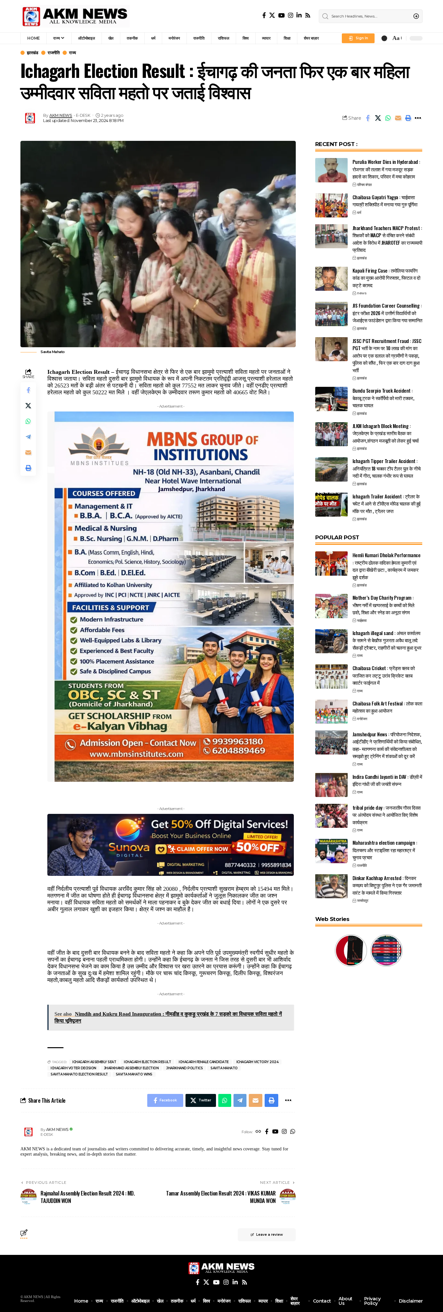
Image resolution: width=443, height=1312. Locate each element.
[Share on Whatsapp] (387, 118)
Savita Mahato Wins (134, 1074)
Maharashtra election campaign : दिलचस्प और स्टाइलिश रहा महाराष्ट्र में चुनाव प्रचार (385, 850)
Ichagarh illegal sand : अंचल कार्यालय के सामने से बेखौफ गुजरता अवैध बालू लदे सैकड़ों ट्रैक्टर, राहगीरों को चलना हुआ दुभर (387, 640)
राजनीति (53, 53)
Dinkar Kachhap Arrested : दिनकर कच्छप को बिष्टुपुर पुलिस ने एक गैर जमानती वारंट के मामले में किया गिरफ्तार (387, 885)
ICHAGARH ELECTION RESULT (147, 1062)
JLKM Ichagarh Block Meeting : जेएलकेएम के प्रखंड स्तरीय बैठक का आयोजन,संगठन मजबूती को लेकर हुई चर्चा (386, 433)
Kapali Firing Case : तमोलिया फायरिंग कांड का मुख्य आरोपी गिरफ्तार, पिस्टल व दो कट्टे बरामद (386, 277)
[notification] (384, 38)
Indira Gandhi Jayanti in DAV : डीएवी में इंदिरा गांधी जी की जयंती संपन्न (387, 780)
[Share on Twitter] (377, 118)
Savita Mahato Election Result (79, 1074)
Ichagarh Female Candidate (204, 1062)
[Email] (397, 118)
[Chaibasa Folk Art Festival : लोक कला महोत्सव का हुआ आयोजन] (331, 711)
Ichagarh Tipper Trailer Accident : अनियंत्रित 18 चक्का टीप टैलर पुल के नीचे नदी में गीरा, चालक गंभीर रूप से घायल (387, 468)
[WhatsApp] (293, 1132)
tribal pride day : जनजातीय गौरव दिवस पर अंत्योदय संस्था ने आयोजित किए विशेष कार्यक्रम (387, 814)
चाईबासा (361, 620)
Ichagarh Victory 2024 (257, 1062)
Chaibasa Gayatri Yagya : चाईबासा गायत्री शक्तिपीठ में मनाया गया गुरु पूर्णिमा (385, 200)
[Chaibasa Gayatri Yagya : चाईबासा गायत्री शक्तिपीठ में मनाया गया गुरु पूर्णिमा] (331, 205)
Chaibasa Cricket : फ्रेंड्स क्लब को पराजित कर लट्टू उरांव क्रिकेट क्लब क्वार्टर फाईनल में (384, 675)
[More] (418, 118)
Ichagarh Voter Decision (73, 1068)
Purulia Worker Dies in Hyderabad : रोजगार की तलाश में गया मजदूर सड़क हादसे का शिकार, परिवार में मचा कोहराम (386, 169)
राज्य (72, 53)
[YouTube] (281, 15)
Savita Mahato (224, 1068)
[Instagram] (290, 15)
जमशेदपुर (362, 900)
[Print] (408, 118)
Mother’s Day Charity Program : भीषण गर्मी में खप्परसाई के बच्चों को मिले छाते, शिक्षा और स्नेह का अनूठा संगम (383, 605)
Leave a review (269, 1234)
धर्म (359, 212)
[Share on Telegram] (28, 437)
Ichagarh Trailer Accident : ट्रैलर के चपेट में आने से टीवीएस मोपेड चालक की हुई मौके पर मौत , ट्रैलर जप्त (387, 503)
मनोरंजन (362, 718)
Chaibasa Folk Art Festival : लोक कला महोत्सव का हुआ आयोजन (387, 706)
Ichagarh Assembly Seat (94, 1062)
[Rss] (307, 15)
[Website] (258, 1132)
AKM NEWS (60, 115)
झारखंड (32, 53)
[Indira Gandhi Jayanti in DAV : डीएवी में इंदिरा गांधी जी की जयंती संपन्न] (331, 785)
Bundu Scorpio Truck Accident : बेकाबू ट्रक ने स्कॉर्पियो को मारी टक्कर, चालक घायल (383, 398)
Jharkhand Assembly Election (131, 1068)
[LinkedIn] (299, 15)
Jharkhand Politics (184, 1068)
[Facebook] (264, 15)
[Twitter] (272, 15)
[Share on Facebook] (367, 118)
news (361, 293)
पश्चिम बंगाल (364, 184)
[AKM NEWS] (75, 16)
